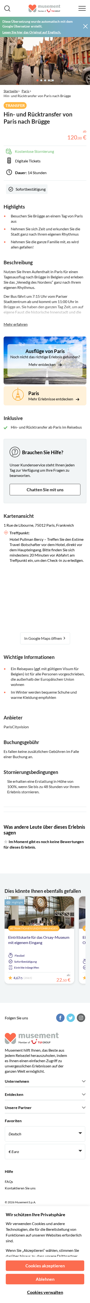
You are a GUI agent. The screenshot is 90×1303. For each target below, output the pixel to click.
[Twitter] (70, 1017)
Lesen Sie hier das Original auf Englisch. (31, 32)
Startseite (11, 91)
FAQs (9, 1182)
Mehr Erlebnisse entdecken (51, 399)
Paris (25, 91)
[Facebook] (60, 1017)
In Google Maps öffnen (43, 638)
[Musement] (44, 8)
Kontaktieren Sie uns (20, 1188)
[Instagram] (80, 1017)
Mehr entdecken (42, 364)
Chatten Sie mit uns (45, 489)
